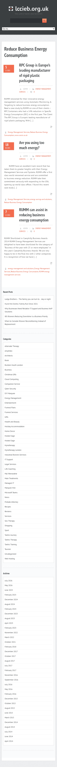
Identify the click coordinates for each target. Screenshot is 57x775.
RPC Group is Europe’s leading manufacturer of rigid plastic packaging (34, 73)
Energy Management (43, 89)
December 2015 (11, 699)
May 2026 (8, 585)
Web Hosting (10, 559)
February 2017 (10, 670)
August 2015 (10, 708)
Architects (9, 356)
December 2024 (11, 600)
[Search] (44, 20)
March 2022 (9, 637)
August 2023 (10, 618)
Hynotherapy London (13, 450)
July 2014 (8, 732)
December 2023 (11, 614)
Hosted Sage (10, 436)
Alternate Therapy (12, 346)
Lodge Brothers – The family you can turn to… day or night (28, 299)
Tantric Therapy (11, 540)
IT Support (9, 460)
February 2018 (10, 647)
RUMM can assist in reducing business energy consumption (34, 215)
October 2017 (10, 656)
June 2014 (9, 736)
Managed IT (9, 483)
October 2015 (10, 703)
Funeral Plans (10, 408)
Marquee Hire (10, 488)
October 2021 (10, 642)
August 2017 (10, 661)
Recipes (8, 507)
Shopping (8, 526)
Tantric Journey (11, 535)
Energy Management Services (19, 132)
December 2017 (11, 651)
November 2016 (11, 675)
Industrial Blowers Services (15, 455)
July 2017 (8, 666)
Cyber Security (10, 389)
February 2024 (10, 609)
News (7, 497)
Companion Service (12, 384)
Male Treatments (11, 478)
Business (8, 370)
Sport (7, 530)
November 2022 (11, 633)
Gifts (6, 417)
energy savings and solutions (41, 199)
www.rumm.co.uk (21, 135)
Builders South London (14, 365)
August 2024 (10, 604)
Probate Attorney (11, 502)
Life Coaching (10, 469)
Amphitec (8, 351)
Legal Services (10, 464)
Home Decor (10, 431)
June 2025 (9, 590)
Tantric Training (11, 545)
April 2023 (9, 623)
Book (7, 360)
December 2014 (11, 722)
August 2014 (10, 727)
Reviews (8, 511)
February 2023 (10, 628)
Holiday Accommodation (14, 426)
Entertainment (10, 403)
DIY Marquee (10, 393)
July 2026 (8, 581)
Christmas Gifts (10, 375)
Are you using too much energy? (31, 145)
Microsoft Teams (11, 493)
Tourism (8, 549)
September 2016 (11, 680)
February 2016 (10, 694)
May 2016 (8, 689)
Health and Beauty (12, 422)
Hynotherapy (10, 445)
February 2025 (10, 595)
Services (22, 92)
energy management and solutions (21, 269)
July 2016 (8, 685)
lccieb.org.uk (32, 9)
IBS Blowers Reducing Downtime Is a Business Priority (26, 316)
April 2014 (9, 741)
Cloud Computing (12, 379)
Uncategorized (10, 554)
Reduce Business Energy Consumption (18, 203)
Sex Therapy (10, 521)
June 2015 (9, 713)
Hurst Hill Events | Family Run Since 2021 (21, 304)
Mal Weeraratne (11, 474)
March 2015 (9, 718)
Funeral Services (11, 412)
